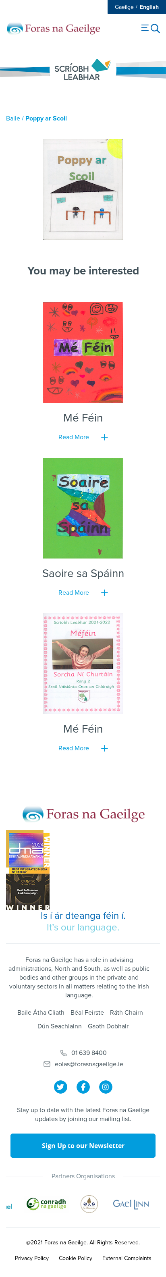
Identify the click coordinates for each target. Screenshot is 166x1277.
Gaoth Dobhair (108, 1026)
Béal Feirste (87, 1013)
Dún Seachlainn (59, 1026)
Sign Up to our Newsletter (83, 1145)
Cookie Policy (75, 1258)
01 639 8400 (89, 1053)
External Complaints (126, 1258)
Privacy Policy (32, 1258)
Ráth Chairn (126, 1013)
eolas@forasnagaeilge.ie (89, 1064)
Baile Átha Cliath (40, 1013)
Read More (73, 437)
